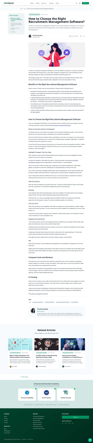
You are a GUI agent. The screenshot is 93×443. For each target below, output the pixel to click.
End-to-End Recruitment (39, 428)
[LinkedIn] (69, 423)
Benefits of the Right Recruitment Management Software (16, 19)
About (5, 416)
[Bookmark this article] (84, 36)
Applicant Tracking (37, 422)
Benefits (37, 3)
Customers (51, 3)
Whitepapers (7, 431)
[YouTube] (72, 423)
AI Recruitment (36, 420)
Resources (43, 3)
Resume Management (38, 418)
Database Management (38, 416)
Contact (6, 422)
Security (6, 420)
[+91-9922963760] (76, 3)
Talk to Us (85, 3)
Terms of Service (30, 439)
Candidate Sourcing (37, 426)
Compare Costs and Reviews (15, 29)
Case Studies (7, 433)
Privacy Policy (23, 439)
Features (32, 3)
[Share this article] (81, 36)
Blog (25, 8)
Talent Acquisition (37, 424)
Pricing (57, 3)
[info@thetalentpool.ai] (80, 3)
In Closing (13, 31)
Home (21, 8)
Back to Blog (25, 377)
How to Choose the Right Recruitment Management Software (16, 24)
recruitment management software (62, 125)
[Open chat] (90, 440)
